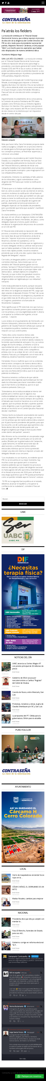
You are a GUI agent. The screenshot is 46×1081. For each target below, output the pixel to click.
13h (38, 1032)
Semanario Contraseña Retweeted (20, 970)
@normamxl (30, 1006)
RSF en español (15, 973)
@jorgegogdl (30, 1032)
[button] (29, 1076)
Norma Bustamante (16, 1006)
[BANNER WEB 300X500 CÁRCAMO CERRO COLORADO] (23, 862)
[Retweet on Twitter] (8, 970)
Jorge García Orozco (16, 1032)
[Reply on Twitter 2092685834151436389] (11, 1021)
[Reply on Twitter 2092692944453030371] (11, 995)
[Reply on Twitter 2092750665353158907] (11, 1051)
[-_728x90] (23, 12)
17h (30, 973)
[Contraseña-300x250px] (18, 543)
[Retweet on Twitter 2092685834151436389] (15, 1021)
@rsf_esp (24, 973)
